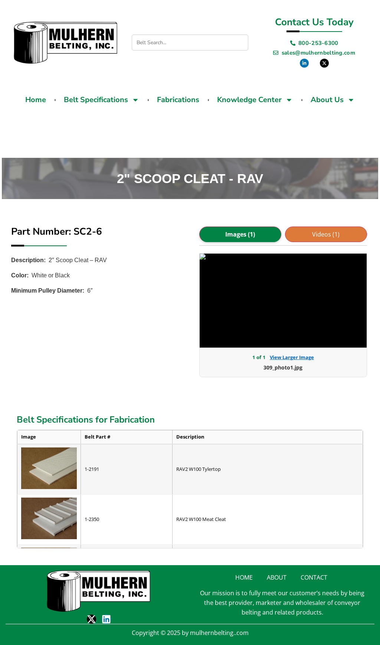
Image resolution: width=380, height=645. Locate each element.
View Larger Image (292, 357)
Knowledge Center (249, 100)
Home (35, 100)
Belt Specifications (96, 100)
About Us (327, 100)
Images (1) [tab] (240, 234)
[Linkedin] (106, 619)
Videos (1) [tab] (326, 234)
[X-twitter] (91, 619)
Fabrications (178, 100)
